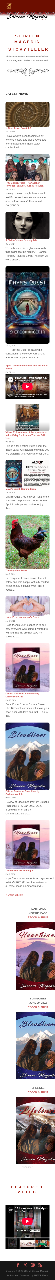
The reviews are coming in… (21, 870)
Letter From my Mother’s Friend (22, 617)
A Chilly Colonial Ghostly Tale (21, 240)
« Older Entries (14, 894)
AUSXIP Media (41, 1275)
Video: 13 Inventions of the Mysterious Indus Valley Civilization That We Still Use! (26, 435)
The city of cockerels (17, 570)
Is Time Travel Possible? (18, 128)
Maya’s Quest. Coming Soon (21, 489)
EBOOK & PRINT (38, 917)
